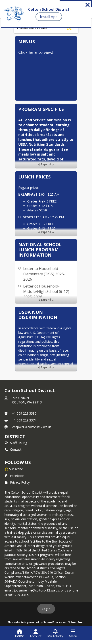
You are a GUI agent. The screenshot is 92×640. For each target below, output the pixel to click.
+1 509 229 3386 (24, 413)
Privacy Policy (20, 482)
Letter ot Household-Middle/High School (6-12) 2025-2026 (46, 291)
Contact (15, 449)
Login (46, 609)
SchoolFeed (76, 622)
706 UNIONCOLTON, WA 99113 (27, 400)
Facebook (17, 476)
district (15, 436)
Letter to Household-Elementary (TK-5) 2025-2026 (44, 274)
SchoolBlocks (52, 622)
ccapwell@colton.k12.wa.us (31, 427)
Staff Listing (18, 443)
